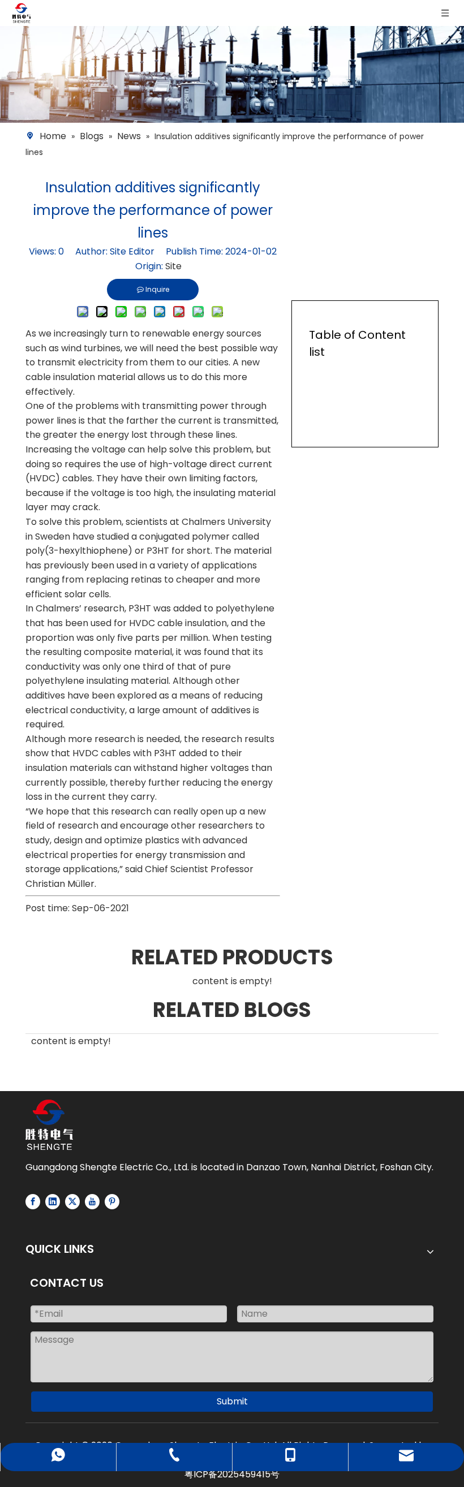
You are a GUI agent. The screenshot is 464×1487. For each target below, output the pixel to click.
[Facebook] (32, 1201)
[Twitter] (72, 1201)
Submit (232, 1401)
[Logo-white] (49, 1125)
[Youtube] (92, 1201)
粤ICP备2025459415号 (232, 1474)
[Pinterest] (112, 1201)
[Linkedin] (52, 1201)
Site (173, 266)
